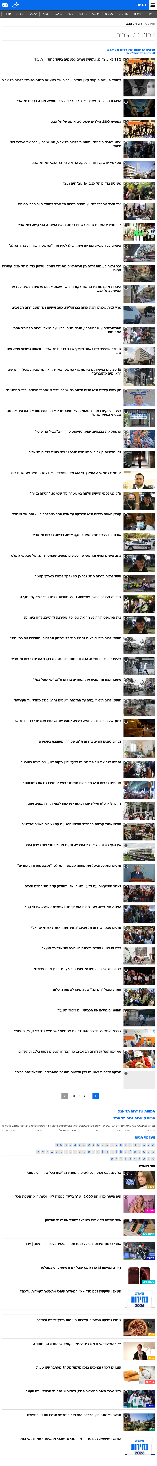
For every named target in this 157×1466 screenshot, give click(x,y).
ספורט (109, 14)
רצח (26, 1125)
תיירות (20, 14)
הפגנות (151, 1130)
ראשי (151, 14)
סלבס (33, 14)
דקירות (6, 1125)
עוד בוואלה (147, 1166)
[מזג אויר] (15, 5)
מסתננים (150, 1125)
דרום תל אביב (135, 23)
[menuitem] (138, 14)
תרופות (38, 1130)
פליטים (33, 1125)
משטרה (41, 1125)
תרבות (83, 14)
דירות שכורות (93, 1125)
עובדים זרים (123, 1130)
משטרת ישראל (67, 1130)
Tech (7, 14)
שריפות (19, 1125)
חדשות (138, 14)
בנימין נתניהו (9, 1130)
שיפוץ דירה (52, 1125)
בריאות (58, 14)
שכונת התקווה (78, 1125)
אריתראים (64, 1125)
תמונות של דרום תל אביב (136, 1111)
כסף (70, 14)
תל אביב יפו (108, 1125)
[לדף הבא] (64, 1096)
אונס (96, 1130)
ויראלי (96, 14)
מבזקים (123, 14)
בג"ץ (12, 1125)
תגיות (141, 5)
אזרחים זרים (122, 1125)
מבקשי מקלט (137, 1125)
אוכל (45, 14)
